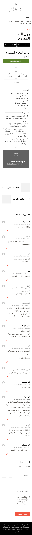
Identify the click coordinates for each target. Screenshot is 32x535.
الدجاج (28, 30)
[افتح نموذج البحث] (16, 4)
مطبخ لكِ (16, 8)
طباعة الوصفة (9, 45)
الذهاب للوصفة (22, 45)
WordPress (11, 529)
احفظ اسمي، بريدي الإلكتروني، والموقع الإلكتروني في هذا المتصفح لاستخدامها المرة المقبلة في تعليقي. (22, 502)
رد (6, 230)
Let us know (12, 164)
